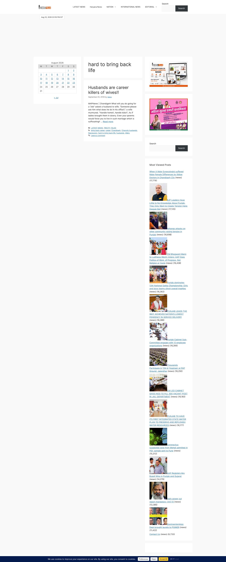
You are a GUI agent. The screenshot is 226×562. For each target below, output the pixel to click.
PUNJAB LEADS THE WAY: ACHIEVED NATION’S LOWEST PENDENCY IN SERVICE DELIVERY (168, 314)
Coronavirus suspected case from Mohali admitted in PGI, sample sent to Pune (168, 448)
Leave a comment (98, 136)
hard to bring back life (106, 133)
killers (127, 133)
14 (63, 78)
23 (74, 83)
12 (52, 78)
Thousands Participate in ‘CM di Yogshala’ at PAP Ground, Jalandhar (167, 368)
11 (46, 78)
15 (68, 78)
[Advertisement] (113, 34)
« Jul (56, 98)
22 (68, 83)
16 (74, 78)
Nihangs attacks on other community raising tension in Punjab (167, 231)
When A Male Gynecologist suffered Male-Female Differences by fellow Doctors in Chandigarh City (166, 174)
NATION (110, 7)
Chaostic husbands (129, 130)
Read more (108, 121)
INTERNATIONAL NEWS (130, 7)
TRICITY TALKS (110, 128)
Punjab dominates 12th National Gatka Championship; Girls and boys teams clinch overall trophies (168, 285)
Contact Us (154, 534)
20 (57, 83)
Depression (92, 133)
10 (41, 78)
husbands (120, 133)
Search (165, 4)
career (108, 130)
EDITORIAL (149, 7)
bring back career (98, 130)
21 (63, 83)
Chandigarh (116, 130)
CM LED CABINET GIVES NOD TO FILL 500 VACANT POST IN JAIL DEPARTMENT (168, 393)
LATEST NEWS (79, 7)
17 (41, 83)
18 (46, 83)
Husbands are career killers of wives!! (108, 90)
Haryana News (96, 7)
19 (52, 83)
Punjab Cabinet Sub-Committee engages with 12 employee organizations (168, 342)
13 (57, 78)
